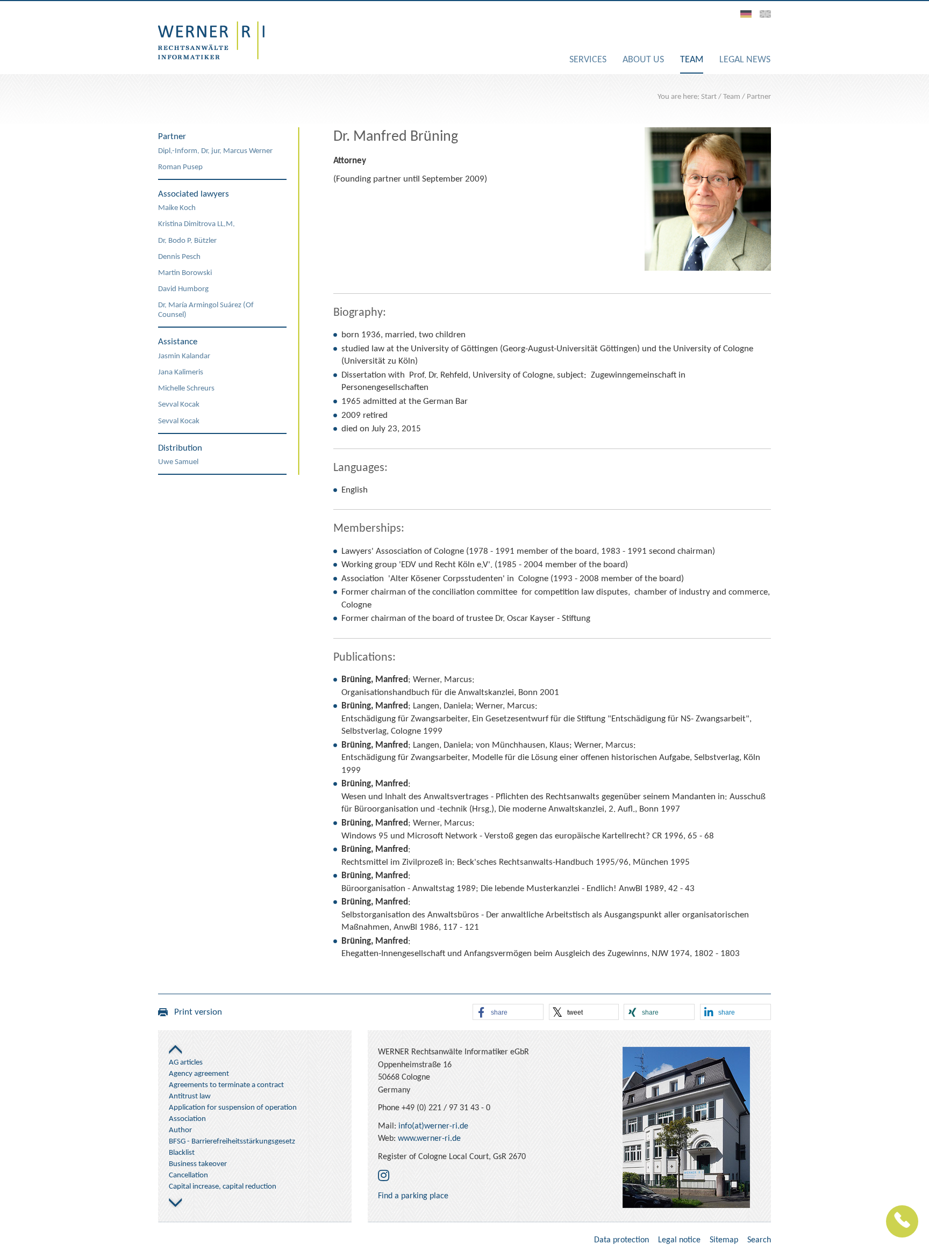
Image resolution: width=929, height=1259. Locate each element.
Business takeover (198, 1164)
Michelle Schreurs (186, 389)
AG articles (186, 1063)
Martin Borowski (185, 273)
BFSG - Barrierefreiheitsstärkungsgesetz (232, 1142)
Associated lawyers (193, 194)
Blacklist (182, 1153)
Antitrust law (190, 1096)
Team (731, 97)
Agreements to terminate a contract (226, 1085)
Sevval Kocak (178, 405)
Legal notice (679, 1240)
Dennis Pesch (179, 257)
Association (187, 1119)
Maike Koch (177, 208)
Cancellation (188, 1175)
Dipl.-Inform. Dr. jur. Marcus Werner (215, 151)
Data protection (621, 1240)
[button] (508, 1012)
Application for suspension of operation (233, 1108)
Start (709, 97)
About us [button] (643, 59)
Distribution (180, 448)
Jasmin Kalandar (184, 356)
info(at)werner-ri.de (433, 1126)
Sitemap (724, 1240)
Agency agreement (199, 1074)
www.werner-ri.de (429, 1138)
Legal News (744, 59)
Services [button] (587, 59)
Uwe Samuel (178, 462)
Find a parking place (413, 1196)
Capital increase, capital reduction (222, 1187)
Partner (759, 97)
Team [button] (691, 59)
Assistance (177, 341)
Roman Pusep (180, 167)
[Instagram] (383, 1176)
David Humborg (183, 289)
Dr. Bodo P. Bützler (187, 241)
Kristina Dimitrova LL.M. (196, 224)
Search (759, 1240)
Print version (195, 1012)
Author (180, 1130)
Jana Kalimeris (180, 372)
